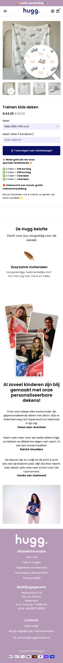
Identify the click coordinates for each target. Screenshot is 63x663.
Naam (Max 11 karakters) (18, 134)
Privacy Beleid (31, 578)
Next (57, 50)
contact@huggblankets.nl (31, 638)
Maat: (6, 121)
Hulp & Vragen (31, 562)
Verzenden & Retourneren (31, 573)
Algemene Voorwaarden (31, 567)
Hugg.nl (40, 651)
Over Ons (31, 557)
